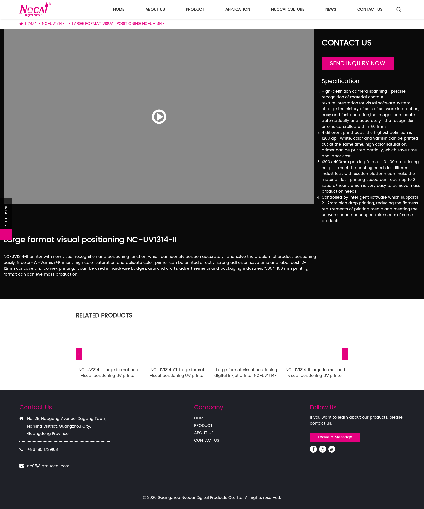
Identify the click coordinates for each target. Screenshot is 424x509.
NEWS (330, 9)
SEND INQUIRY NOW (357, 63)
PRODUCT (195, 9)
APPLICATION (237, 9)
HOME (118, 9)
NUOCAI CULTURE (287, 9)
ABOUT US (155, 9)
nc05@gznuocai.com (48, 466)
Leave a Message (335, 437)
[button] (79, 354)
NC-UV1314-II (54, 23)
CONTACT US (369, 9)
